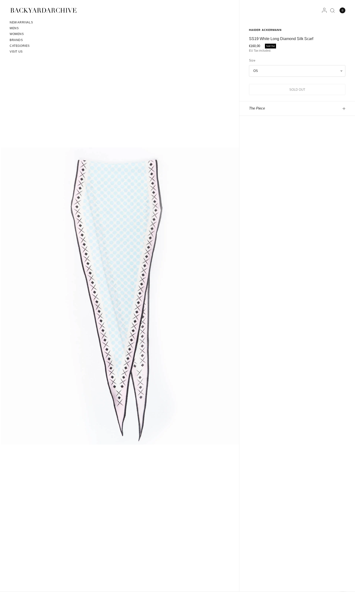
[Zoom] (120, 296)
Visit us (16, 51)
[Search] (332, 10)
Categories (20, 46)
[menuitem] (21, 23)
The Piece (257, 108)
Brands (16, 40)
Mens (14, 28)
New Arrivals (21, 22)
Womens (17, 34)
